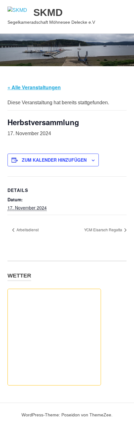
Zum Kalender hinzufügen (54, 160)
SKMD (48, 12)
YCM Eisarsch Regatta (103, 229)
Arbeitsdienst (27, 229)
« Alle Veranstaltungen (34, 87)
